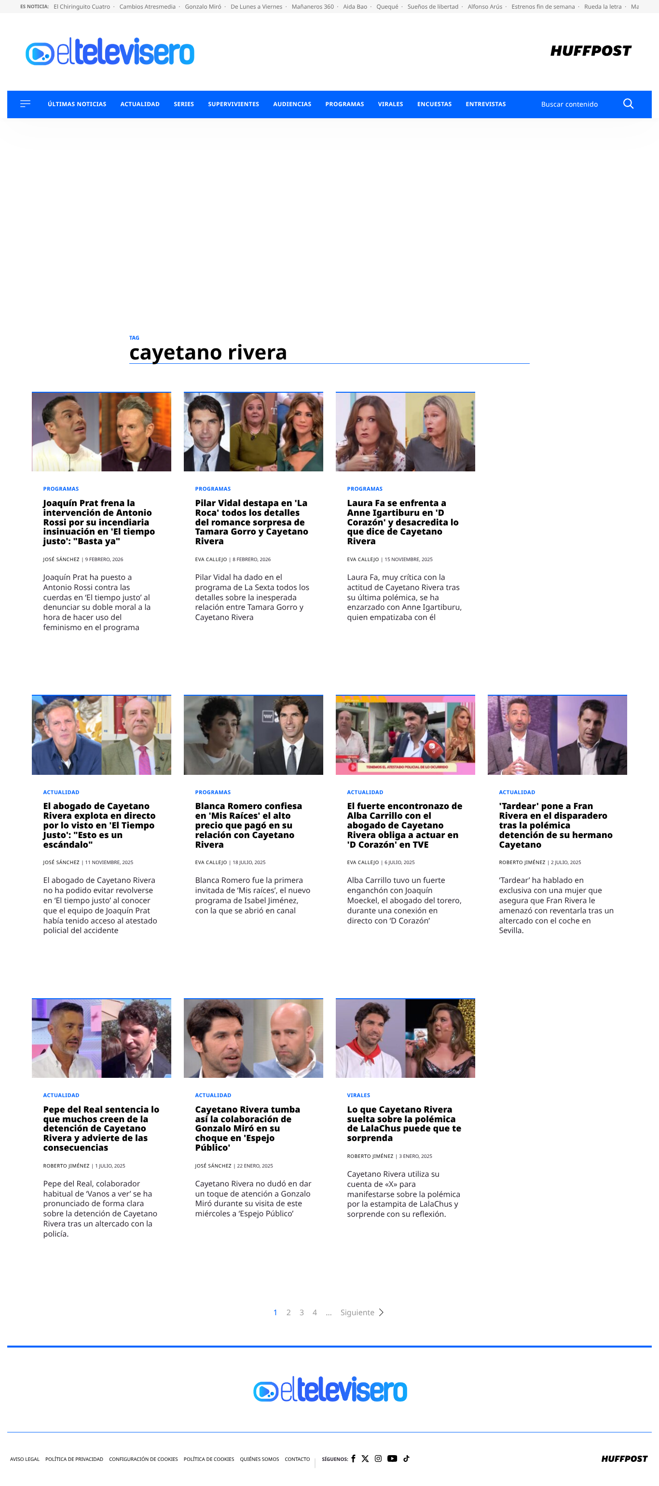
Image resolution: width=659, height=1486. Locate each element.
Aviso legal (25, 1459)
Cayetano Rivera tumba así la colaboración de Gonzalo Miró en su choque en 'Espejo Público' (248, 1129)
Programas (345, 104)
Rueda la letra (603, 6)
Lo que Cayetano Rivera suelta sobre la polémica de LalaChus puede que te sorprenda (404, 1124)
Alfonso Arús (486, 6)
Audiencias (292, 104)
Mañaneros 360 (314, 6)
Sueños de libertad (434, 6)
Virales (390, 104)
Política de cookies (209, 1459)
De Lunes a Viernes (257, 6)
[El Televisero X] (365, 1459)
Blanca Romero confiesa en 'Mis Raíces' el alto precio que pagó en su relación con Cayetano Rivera (248, 825)
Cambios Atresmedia (149, 6)
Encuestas (434, 104)
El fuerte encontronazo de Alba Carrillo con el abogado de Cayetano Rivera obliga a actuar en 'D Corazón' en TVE (405, 825)
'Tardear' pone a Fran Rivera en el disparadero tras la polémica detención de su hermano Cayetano (556, 825)
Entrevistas (486, 104)
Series (184, 104)
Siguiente (357, 1312)
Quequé (388, 6)
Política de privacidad (74, 1459)
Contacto (297, 1459)
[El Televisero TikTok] (406, 1459)
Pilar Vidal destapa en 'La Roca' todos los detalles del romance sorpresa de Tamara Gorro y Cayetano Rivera (252, 522)
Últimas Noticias (77, 104)
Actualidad (140, 104)
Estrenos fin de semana (544, 6)
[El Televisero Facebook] (353, 1459)
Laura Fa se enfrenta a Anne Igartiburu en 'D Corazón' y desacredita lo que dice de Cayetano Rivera (403, 522)
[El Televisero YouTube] (392, 1459)
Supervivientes (233, 104)
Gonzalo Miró (204, 6)
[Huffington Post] (591, 51)
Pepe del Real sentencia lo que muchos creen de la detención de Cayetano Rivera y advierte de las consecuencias (101, 1129)
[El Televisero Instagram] (378, 1459)
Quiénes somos (259, 1459)
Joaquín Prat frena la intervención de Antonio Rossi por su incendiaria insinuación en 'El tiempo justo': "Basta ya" (99, 522)
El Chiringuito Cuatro (82, 6)
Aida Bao (356, 6)
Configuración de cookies (143, 1459)
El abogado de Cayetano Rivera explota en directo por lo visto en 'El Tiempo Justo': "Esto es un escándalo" (99, 825)
